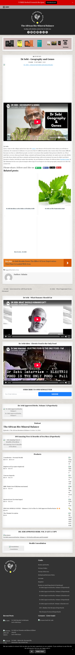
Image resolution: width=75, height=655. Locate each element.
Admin (31, 62)
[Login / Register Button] (43, 32)
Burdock (12, 270)
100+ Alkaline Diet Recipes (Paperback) (51, 608)
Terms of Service (43, 571)
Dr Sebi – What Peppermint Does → (61, 289)
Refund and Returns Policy (46, 575)
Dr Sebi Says (38, 56)
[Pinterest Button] (31, 32)
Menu (7, 7)
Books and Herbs (43, 565)
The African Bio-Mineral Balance (37, 25)
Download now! (51, 2)
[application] (37, 319)
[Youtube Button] (34, 32)
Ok (31, 651)
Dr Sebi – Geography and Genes (37, 59)
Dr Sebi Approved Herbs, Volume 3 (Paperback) (54, 587)
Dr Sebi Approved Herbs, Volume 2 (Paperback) (54, 591)
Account (40, 578)
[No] (73, 649)
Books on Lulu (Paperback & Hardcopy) (50, 585)
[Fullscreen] (69, 336)
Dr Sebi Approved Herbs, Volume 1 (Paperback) (54, 599)
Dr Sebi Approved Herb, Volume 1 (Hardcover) (53, 603)
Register (41, 582)
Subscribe (55, 394)
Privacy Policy (42, 568)
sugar (34, 148)
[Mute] (66, 336)
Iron (17, 270)
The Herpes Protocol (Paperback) (50, 612)
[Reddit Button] (37, 32)
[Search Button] (46, 32)
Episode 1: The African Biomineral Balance (16, 430)
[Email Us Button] (40, 32)
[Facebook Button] (28, 32)
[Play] (6, 336)
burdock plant (64, 159)
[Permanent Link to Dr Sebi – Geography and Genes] (37, 83)
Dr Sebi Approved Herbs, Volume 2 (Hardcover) (54, 595)
